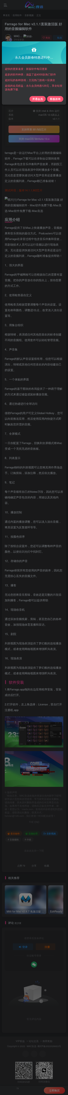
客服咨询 (55, 99)
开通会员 (37, 99)
